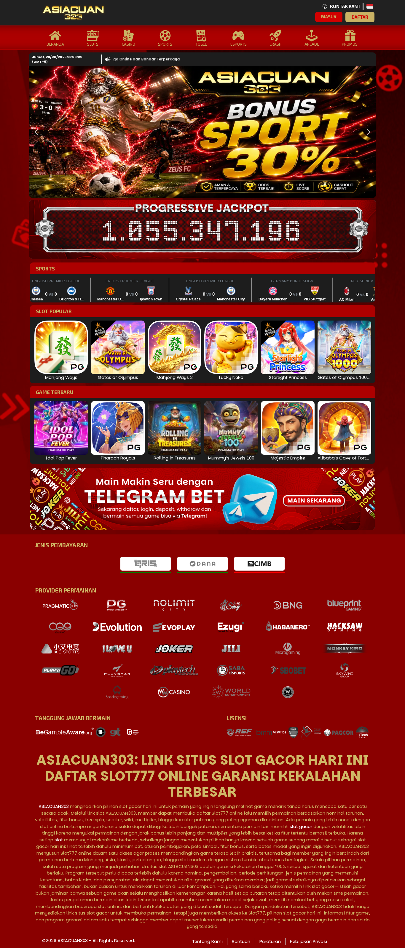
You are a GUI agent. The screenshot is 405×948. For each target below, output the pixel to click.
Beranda (55, 44)
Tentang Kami (207, 941)
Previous (35, 132)
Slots (92, 44)
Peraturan (270, 941)
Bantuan (241, 941)
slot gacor (301, 826)
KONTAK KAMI (345, 6)
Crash (275, 44)
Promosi (350, 44)
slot (59, 840)
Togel (201, 44)
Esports (238, 44)
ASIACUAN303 (54, 806)
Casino (128, 44)
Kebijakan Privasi (308, 941)
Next (367, 132)
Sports (165, 44)
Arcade (311, 44)
